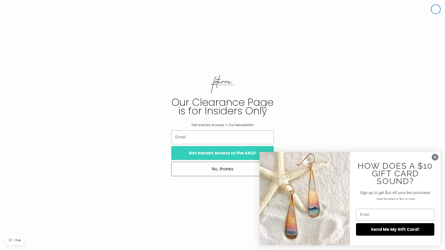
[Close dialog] (435, 9)
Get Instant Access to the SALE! (222, 153)
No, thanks (222, 169)
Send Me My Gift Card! (395, 229)
